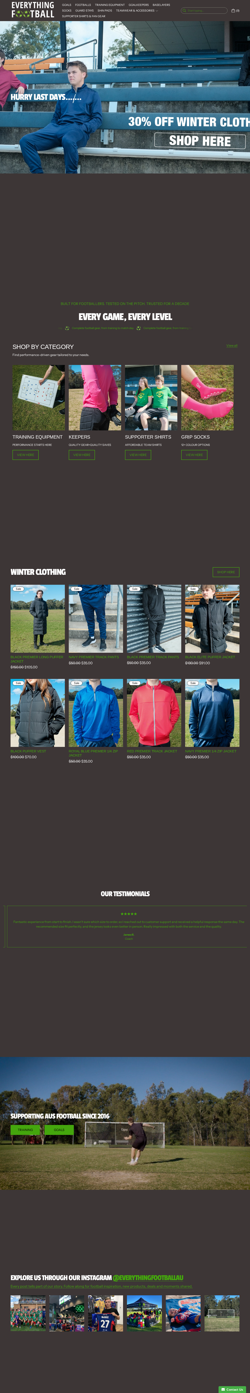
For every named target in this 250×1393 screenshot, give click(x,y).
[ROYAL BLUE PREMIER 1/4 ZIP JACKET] (96, 713)
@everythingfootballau (148, 1278)
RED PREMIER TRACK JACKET (152, 751)
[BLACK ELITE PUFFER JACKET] (212, 619)
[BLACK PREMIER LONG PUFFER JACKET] (38, 619)
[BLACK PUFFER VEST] (38, 713)
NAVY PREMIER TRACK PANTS (94, 657)
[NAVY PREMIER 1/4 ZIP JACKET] (212, 713)
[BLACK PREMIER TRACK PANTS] (154, 619)
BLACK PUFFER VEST (28, 751)
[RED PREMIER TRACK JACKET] (154, 713)
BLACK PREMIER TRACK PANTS (153, 657)
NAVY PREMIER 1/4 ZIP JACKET (210, 751)
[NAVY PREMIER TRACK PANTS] (96, 619)
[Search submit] (224, 10)
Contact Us (234, 1389)
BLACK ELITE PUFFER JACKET (210, 657)
